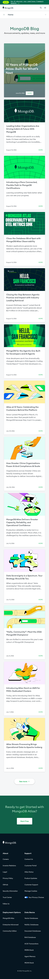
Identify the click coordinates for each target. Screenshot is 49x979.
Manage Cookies (30, 891)
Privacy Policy (8, 878)
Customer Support (31, 885)
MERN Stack (29, 950)
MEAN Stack (29, 963)
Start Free (24, 821)
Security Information (10, 891)
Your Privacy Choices (36, 897)
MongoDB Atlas (8, 918)
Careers (6, 859)
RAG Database (30, 937)
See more (23, 781)
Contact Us (28, 859)
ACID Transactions (31, 944)
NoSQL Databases (31, 925)
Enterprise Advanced (10, 925)
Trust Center (7, 897)
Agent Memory (29, 956)
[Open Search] (41, 7)
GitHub (5, 885)
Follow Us (6, 904)
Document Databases (32, 931)
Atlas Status (29, 872)
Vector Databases (31, 918)
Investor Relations (9, 866)
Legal (5, 872)
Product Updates (30, 878)
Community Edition (10, 931)
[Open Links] (45, 8)
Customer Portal (30, 866)
